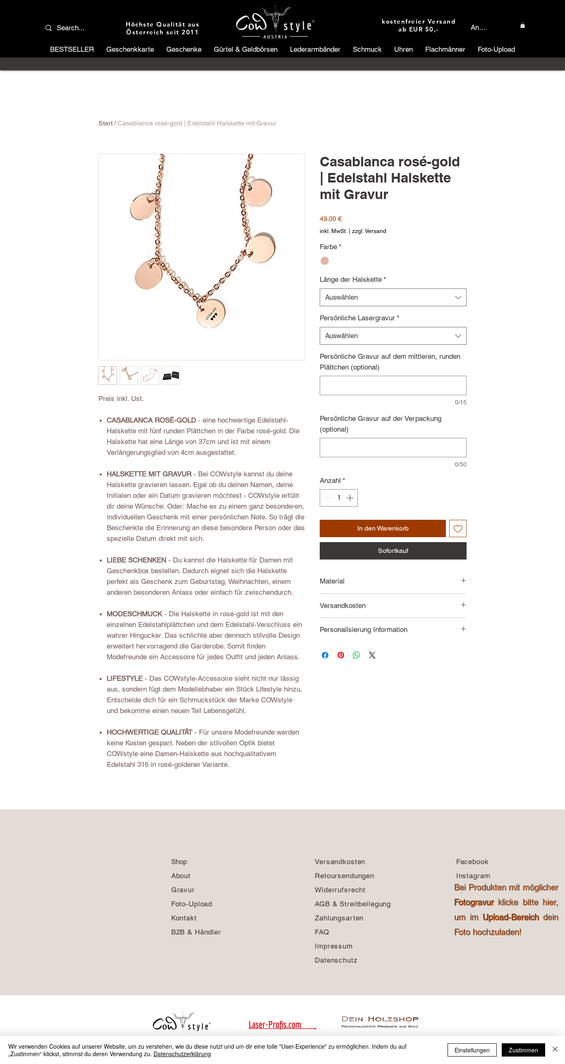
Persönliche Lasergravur (360, 318)
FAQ (322, 932)
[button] (522, 25)
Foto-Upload (193, 904)
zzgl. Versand (369, 231)
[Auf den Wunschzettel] (458, 528)
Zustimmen (523, 1050)
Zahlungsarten (340, 918)
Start (105, 123)
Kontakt (185, 918)
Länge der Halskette (353, 279)
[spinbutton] (339, 498)
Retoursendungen (344, 876)
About (182, 876)
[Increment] (351, 498)
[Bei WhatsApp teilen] (357, 655)
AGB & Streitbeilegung (353, 904)
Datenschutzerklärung (182, 1054)
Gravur (183, 890)
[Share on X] (372, 655)
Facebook (472, 861)
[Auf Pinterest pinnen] (341, 655)
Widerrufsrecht (340, 890)
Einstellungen (472, 1050)
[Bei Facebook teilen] (325, 655)
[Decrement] (327, 498)
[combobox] (393, 297)
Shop (179, 861)
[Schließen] (555, 1049)
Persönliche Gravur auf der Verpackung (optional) (380, 423)
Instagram (473, 876)
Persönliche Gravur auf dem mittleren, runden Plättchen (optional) (390, 361)
